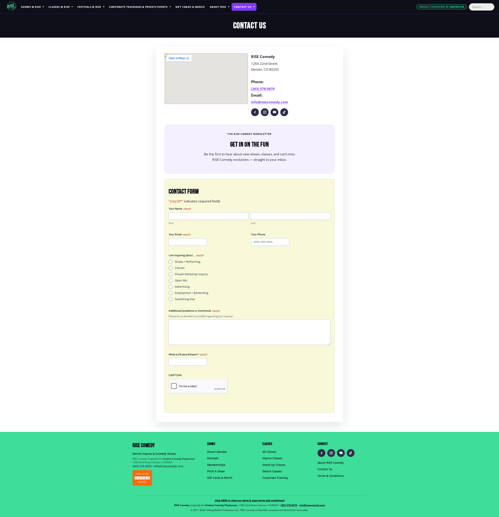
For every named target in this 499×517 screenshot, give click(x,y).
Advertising (182, 286)
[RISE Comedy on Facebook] (255, 112)
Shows (31, 7)
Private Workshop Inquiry (191, 274)
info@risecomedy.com (269, 102)
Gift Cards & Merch (219, 478)
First (171, 223)
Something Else (185, 299)
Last (253, 223)
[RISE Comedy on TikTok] (284, 112)
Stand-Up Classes (273, 465)
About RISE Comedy (331, 462)
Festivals (89, 7)
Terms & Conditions (331, 476)
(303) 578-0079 (263, 88)
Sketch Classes (272, 471)
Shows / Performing (187, 261)
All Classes (269, 452)
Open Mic (181, 280)
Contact (242, 7)
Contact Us (325, 469)
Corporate (138, 7)
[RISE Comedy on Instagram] (265, 112)
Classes (59, 7)
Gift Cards (190, 7)
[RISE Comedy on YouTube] (274, 112)
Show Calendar (217, 452)
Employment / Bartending (191, 293)
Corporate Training (275, 478)
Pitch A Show (216, 471)
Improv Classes (272, 458)
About (218, 7)
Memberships (216, 465)
